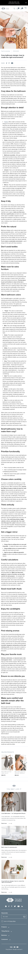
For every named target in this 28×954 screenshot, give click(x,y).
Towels (6, 122)
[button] (26, 28)
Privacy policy (12, 921)
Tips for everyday (5, 51)
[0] (17, 9)
